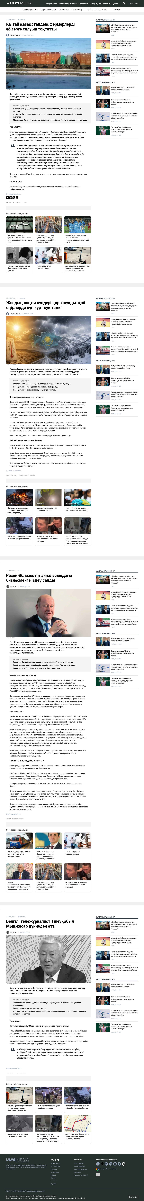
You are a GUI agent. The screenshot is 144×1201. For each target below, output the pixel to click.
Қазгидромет (24, 475)
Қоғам (98, 4)
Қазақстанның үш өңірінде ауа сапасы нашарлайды (36, 387)
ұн (13, 202)
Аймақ (92, 4)
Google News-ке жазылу (108, 1169)
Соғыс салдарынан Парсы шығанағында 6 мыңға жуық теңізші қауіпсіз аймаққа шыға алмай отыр (124, 70)
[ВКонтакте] (7, 197)
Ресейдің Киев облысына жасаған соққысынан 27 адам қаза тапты (43, 662)
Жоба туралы (78, 1163)
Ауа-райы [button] (116, 9)
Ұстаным (106, 4)
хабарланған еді (17, 189)
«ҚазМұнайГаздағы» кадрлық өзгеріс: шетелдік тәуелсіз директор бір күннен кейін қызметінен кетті (124, 57)
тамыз (32, 475)
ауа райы (9, 475)
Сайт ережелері (79, 1166)
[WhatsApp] (17, 197)
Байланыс (77, 1172)
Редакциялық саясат (81, 1175)
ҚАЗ (131, 3)
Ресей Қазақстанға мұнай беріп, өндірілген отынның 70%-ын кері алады (44, 665)
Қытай (8, 202)
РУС (136, 3)
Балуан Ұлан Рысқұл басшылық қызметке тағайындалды (123, 88)
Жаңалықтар (51, 4)
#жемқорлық (64, 10)
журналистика (21, 1073)
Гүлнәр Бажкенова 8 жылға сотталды (29, 1008)
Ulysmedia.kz (15, 99)
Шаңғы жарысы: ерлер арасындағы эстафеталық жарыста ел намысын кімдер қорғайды (124, 115)
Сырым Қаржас (15, 35)
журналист (10, 1073)
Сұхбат (115, 4)
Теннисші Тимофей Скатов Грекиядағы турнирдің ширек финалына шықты (122, 129)
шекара (18, 202)
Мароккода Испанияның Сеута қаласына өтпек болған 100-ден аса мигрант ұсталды (50, 120)
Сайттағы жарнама (80, 1169)
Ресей (8, 819)
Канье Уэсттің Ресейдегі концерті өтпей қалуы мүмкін (36, 668)
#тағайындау (77, 10)
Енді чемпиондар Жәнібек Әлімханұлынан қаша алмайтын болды (122, 102)
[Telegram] (10, 197)
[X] (13, 197)
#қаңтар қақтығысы (30, 10)
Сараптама (83, 4)
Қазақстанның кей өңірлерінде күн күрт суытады (34, 390)
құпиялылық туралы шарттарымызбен (53, 1198)
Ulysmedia (13, 586)
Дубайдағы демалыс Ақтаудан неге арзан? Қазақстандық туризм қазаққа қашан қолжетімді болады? (124, 28)
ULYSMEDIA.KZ (10, 19)
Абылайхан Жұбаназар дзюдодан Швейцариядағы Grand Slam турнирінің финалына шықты (123, 43)
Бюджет (73, 4)
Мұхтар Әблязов (18, 819)
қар (15, 475)
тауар (25, 202)
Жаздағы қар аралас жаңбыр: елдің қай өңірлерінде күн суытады (42, 384)
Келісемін (133, 1197)
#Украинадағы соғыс (48, 10)
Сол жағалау (63, 4)
